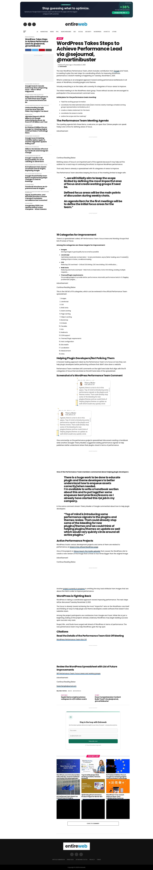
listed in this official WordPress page (84, 547)
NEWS (52, 31)
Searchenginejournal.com (66, 686)
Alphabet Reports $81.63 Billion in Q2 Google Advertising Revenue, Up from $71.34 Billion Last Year (36, 119)
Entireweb (63, 66)
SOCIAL (80, 31)
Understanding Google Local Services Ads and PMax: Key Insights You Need (36, 109)
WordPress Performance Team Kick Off (72, 639)
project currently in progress (74, 589)
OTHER (114, 31)
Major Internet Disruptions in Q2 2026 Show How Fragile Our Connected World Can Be (36, 99)
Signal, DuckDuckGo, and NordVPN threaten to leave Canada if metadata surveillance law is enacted (36, 197)
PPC (57, 31)
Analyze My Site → (120, 13)
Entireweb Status (81, 859)
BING (35, 164)
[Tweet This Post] (35, 50)
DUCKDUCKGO (33, 191)
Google (116, 71)
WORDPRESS (97, 31)
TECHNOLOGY (36, 84)
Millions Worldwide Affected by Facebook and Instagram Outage (36, 150)
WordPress (77, 691)
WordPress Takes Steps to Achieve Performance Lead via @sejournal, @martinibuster (36, 42)
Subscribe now (93, 741)
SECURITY (88, 31)
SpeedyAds (70, 859)
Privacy (92, 859)
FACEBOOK (27, 184)
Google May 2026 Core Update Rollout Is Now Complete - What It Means (35, 207)
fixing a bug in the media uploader (87, 551)
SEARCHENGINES (66, 31)
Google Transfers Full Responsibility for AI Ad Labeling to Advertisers (34, 159)
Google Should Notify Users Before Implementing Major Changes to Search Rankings (36, 178)
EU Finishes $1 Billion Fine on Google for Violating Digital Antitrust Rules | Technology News (36, 130)
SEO (74, 31)
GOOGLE (27, 84)
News (70, 691)
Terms (99, 859)
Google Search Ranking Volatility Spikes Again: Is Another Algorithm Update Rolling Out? (36, 141)
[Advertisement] (38, 68)
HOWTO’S (107, 31)
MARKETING (44, 31)
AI (37, 31)
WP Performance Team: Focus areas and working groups (78, 673)
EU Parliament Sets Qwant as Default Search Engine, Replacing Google (35, 168)
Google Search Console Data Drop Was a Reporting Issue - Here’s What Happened (36, 88)
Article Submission (58, 859)
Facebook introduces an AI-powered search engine (36, 187)
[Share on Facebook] (28, 50)
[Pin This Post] (42, 50)
